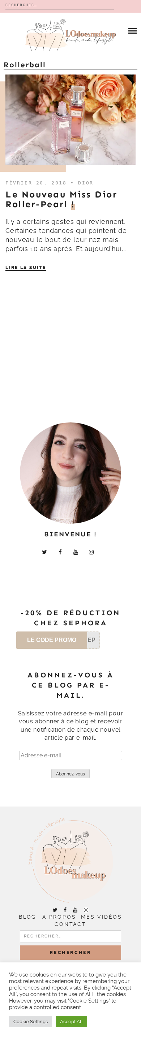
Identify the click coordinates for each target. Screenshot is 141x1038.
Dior (85, 183)
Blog (27, 917)
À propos (59, 917)
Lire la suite (25, 267)
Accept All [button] (71, 1021)
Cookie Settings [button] (30, 1021)
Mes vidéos (101, 917)
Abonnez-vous (70, 774)
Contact (70, 924)
